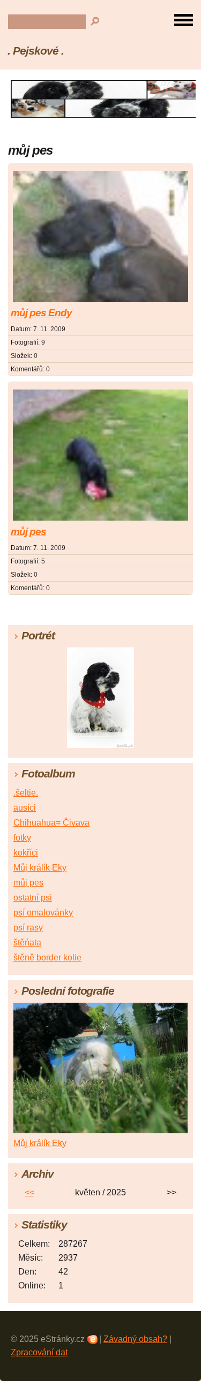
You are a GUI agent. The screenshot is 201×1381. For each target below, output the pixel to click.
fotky (22, 837)
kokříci (25, 852)
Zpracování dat (39, 1352)
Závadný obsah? (135, 1339)
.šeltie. (25, 792)
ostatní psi (32, 897)
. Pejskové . (36, 50)
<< (29, 1192)
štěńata (27, 942)
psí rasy (28, 927)
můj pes (28, 531)
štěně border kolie (47, 957)
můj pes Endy (41, 312)
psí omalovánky (43, 912)
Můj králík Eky (39, 867)
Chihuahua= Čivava (51, 822)
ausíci (24, 807)
